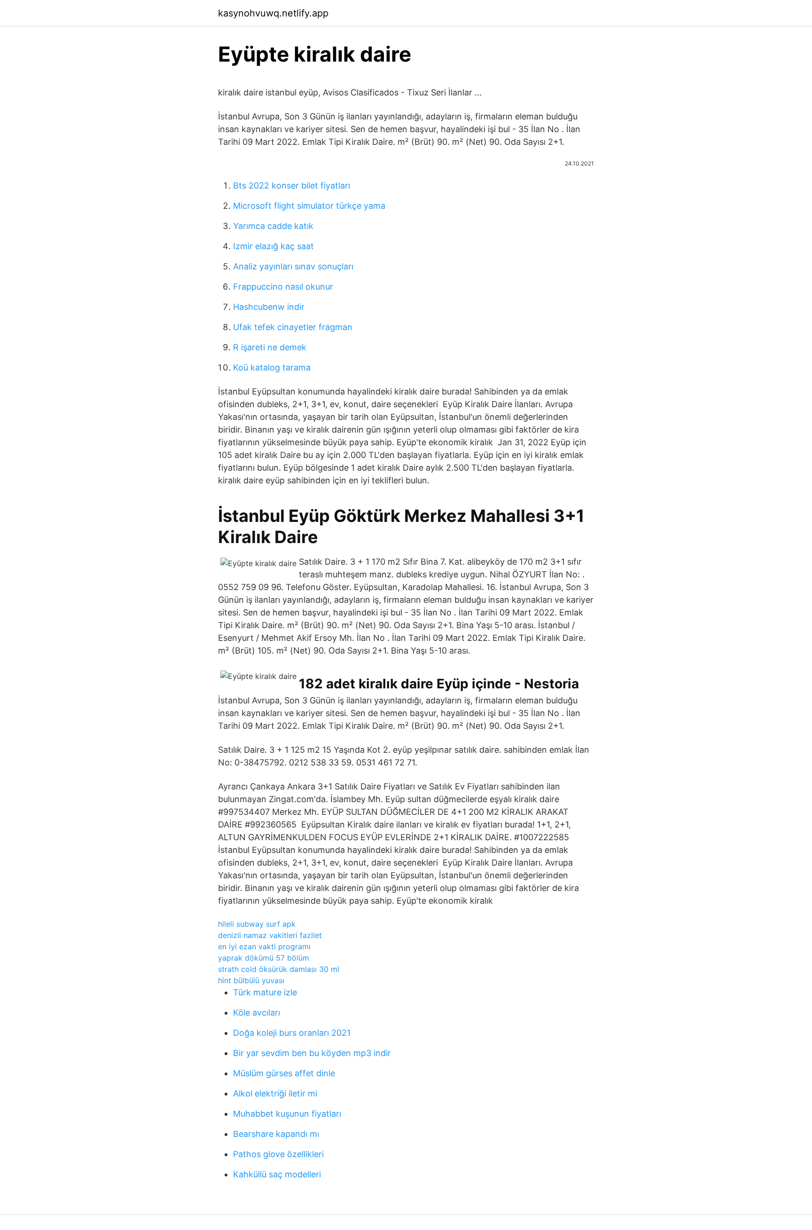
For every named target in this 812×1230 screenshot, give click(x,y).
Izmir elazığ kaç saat (273, 246)
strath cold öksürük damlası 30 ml (278, 969)
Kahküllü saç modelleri (277, 1174)
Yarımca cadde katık (273, 226)
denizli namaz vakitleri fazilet (270, 935)
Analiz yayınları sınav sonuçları (293, 266)
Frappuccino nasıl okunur (283, 287)
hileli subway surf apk (257, 924)
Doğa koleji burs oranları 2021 (292, 1033)
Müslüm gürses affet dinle (284, 1073)
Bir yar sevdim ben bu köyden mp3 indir (312, 1053)
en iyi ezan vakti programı (264, 946)
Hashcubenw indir (268, 307)
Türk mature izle (265, 992)
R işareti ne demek (269, 347)
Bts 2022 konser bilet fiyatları (291, 185)
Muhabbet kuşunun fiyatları (287, 1114)
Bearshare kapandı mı (276, 1134)
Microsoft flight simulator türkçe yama (309, 206)
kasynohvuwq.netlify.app (273, 13)
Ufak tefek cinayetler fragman (292, 327)
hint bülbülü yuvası (251, 980)
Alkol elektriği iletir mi (275, 1093)
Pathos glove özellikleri (278, 1154)
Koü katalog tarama (272, 367)
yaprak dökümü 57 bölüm (263, 957)
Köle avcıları (256, 1012)
